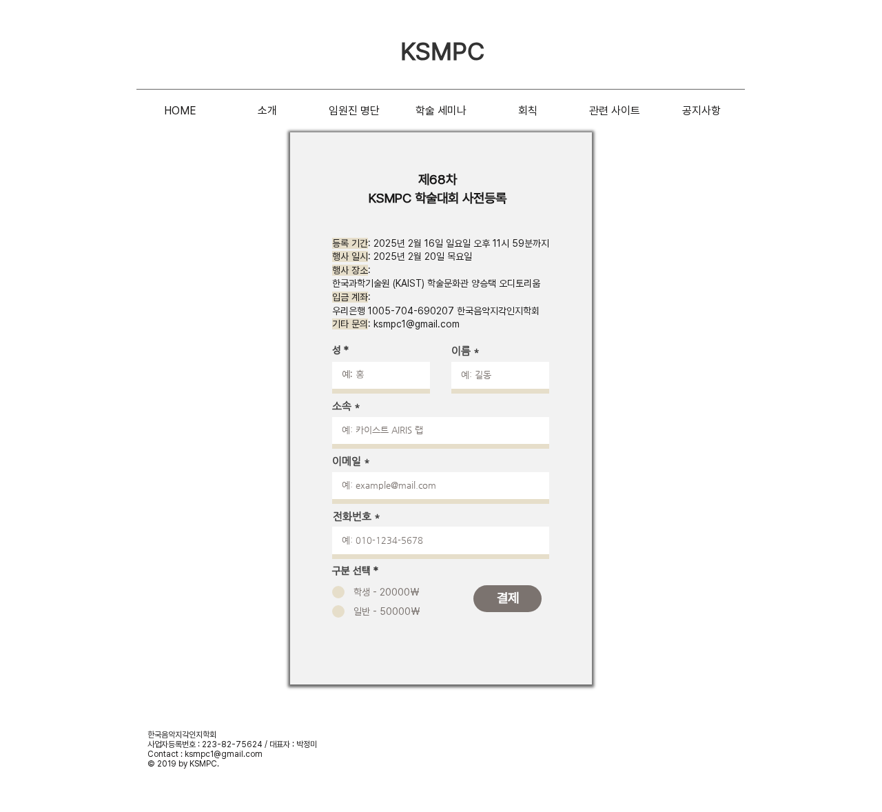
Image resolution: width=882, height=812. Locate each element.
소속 (341, 405)
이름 (461, 350)
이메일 (346, 461)
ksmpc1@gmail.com (416, 323)
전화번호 (352, 516)
